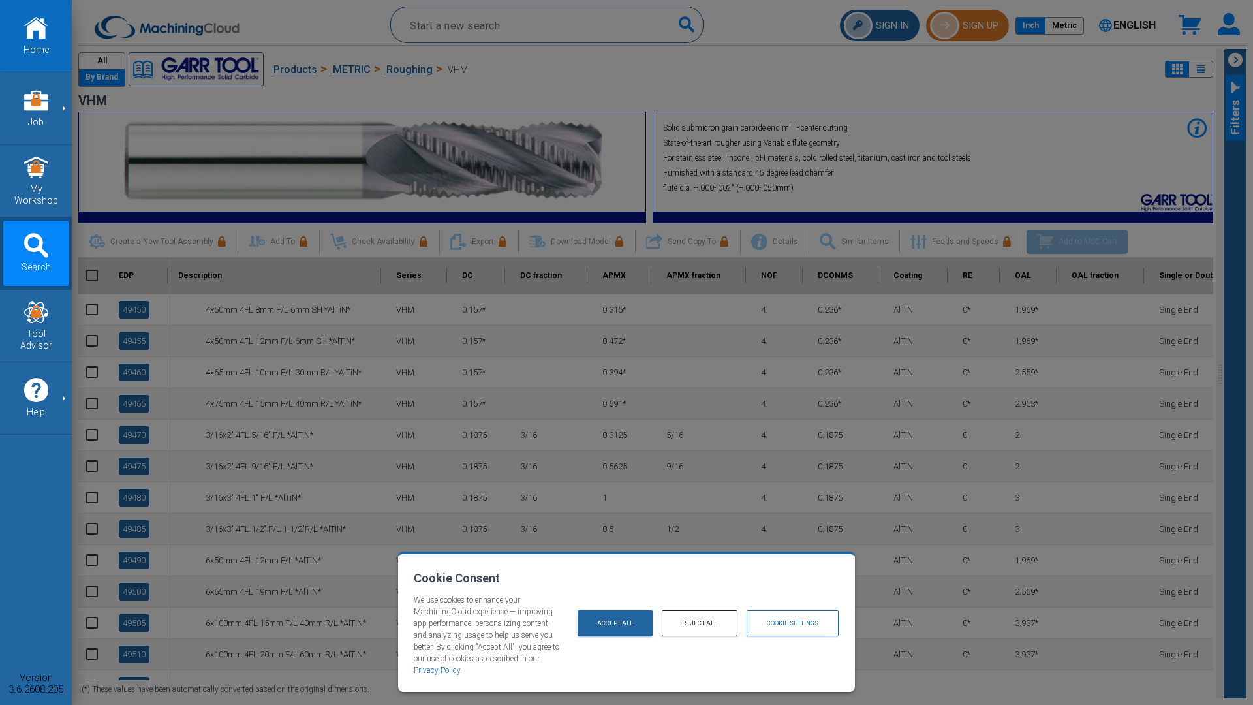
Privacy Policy (437, 670)
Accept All (615, 623)
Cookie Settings (792, 623)
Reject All (699, 623)
